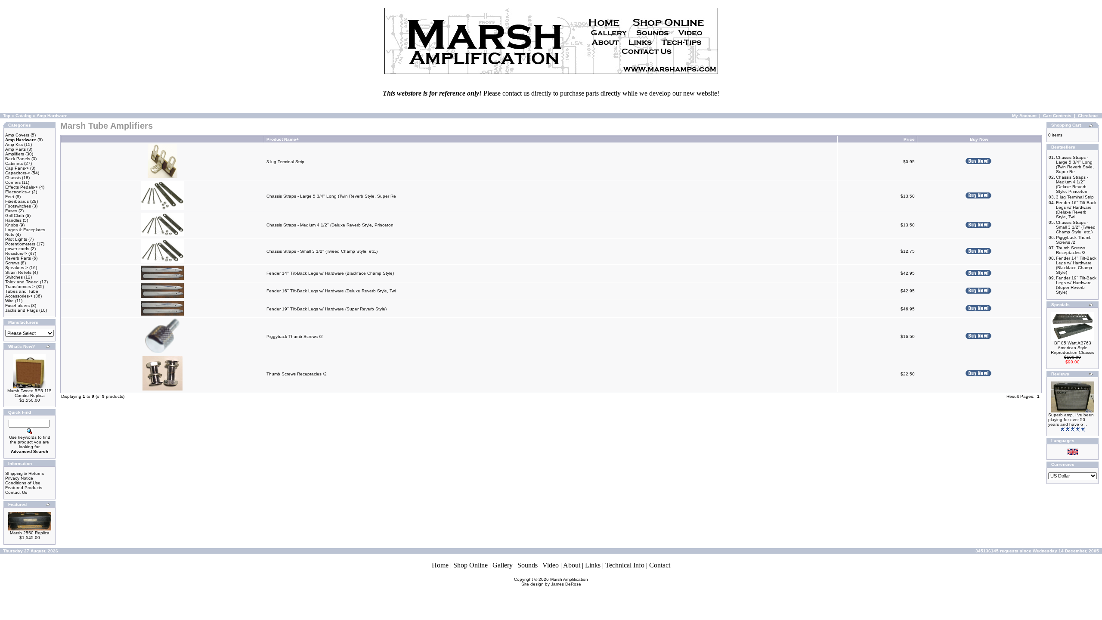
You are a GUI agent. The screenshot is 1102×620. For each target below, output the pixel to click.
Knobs (11, 225)
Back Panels (17, 158)
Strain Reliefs (18, 272)
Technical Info (624, 565)
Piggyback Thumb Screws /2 (294, 336)
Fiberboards (17, 201)
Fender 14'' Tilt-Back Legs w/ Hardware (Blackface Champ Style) (330, 273)
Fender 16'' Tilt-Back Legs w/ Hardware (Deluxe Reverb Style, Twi (331, 290)
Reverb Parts (18, 258)
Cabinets (14, 163)
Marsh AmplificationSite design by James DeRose (554, 581)
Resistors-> (16, 253)
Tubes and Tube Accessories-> (21, 293)
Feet (9, 196)
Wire (9, 300)
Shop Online (470, 565)
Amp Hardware (52, 115)
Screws (12, 262)
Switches (14, 277)
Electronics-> (18, 191)
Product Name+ (282, 139)
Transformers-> (20, 286)
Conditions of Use (22, 482)
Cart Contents (1057, 115)
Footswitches (18, 206)
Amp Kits (14, 144)
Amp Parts (15, 149)
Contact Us (16, 492)
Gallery (502, 565)
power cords (17, 248)
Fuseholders (17, 305)
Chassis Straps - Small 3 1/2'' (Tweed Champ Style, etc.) (322, 251)
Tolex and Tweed (22, 281)
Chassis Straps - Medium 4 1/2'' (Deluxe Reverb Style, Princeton (330, 225)
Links (593, 565)
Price (909, 139)
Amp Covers (17, 135)
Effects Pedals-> (21, 187)
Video (550, 565)
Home (440, 565)
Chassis (13, 177)
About (571, 565)
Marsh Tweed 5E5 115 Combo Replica (29, 393)
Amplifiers (14, 154)
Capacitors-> (17, 172)
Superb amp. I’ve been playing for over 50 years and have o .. (1071, 419)
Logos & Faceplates (25, 229)
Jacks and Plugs (21, 310)
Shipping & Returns (24, 473)
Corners (13, 182)
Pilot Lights (16, 239)
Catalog (23, 115)
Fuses (11, 210)
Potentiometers (20, 244)
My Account (1024, 115)
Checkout (1088, 115)
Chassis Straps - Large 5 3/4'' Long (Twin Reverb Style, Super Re (331, 196)
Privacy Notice (19, 478)
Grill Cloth (14, 215)
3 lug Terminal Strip (285, 161)
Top (6, 115)
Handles (13, 220)
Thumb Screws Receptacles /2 (296, 374)
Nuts (9, 234)
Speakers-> (16, 267)
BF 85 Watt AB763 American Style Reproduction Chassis (1072, 348)
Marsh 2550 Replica (30, 532)
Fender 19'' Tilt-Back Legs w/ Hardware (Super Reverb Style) (326, 309)
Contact (659, 565)
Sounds (527, 565)
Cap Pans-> (17, 168)
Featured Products (23, 487)
